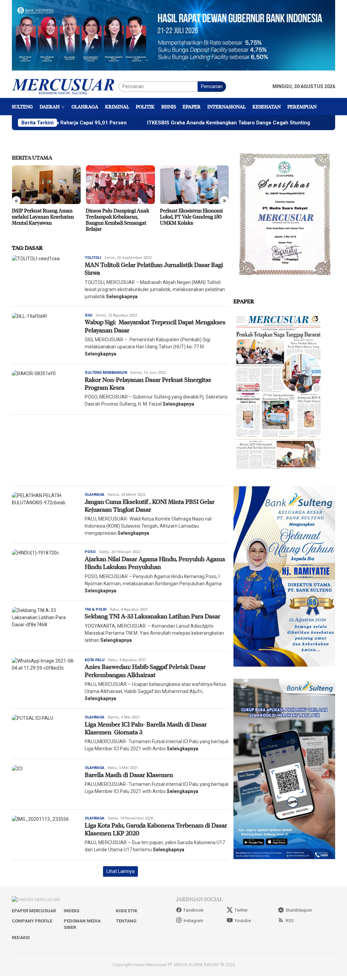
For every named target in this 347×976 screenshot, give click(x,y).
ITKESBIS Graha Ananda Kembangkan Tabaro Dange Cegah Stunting (191, 123)
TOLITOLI (93, 258)
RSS (290, 920)
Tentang (126, 920)
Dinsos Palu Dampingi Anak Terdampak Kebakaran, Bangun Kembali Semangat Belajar (54, 219)
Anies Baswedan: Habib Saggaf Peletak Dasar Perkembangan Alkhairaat (145, 670)
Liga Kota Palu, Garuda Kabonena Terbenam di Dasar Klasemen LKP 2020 (156, 829)
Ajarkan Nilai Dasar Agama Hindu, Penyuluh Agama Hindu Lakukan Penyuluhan (155, 563)
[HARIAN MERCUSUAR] (65, 86)
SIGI (88, 315)
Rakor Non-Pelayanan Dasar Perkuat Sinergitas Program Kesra (148, 383)
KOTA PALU (95, 660)
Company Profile (32, 920)
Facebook (194, 910)
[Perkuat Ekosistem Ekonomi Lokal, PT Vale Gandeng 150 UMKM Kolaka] (131, 184)
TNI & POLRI (95, 609)
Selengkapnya (122, 296)
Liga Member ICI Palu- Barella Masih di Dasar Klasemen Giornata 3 (146, 728)
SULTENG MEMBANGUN (106, 372)
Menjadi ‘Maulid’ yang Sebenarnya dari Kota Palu (200, 213)
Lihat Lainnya (120, 871)
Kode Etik (126, 910)
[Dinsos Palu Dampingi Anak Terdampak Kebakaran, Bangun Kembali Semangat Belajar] (57, 184)
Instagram (193, 920)
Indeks (71, 910)
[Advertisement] (120, 450)
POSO (90, 552)
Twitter (241, 910)
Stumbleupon (299, 910)
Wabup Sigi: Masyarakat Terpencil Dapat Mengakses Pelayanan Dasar (155, 326)
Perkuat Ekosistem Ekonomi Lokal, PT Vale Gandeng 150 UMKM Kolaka (128, 216)
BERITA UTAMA (32, 157)
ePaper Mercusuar (34, 910)
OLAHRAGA (94, 494)
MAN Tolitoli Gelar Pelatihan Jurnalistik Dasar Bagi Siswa (154, 269)
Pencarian (212, 86)
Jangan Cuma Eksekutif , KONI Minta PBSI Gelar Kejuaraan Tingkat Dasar (150, 505)
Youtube (242, 920)
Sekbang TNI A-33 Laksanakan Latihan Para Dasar (152, 616)
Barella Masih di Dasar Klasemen (129, 775)
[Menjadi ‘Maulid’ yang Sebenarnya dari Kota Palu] (205, 184)
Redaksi (21, 937)
